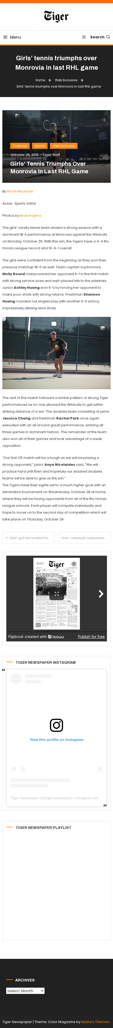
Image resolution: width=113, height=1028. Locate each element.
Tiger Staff (51, 154)
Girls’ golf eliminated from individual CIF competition (32, 538)
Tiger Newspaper (25, 798)
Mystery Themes (95, 1021)
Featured (20, 146)
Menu (15, 37)
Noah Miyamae (20, 191)
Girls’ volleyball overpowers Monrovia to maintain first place (86, 538)
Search (97, 37)
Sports (40, 146)
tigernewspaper (58, 798)
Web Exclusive (64, 146)
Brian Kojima (30, 215)
